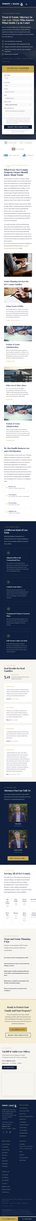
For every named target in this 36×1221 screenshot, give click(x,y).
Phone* (6, 88)
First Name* (7, 75)
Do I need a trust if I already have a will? (18, 957)
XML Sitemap (25, 1203)
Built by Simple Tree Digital (7, 1205)
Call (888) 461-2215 (10, 1219)
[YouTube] (10, 1132)
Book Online (23, 1160)
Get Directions (5, 1192)
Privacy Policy (5, 1203)
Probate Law (23, 1113)
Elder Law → (10, 399)
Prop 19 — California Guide (26, 1148)
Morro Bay (4, 1155)
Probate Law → (11, 361)
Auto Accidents (23, 1130)
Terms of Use (12, 1203)
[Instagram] (6, 1132)
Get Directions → (9, 1067)
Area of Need (7, 101)
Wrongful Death (23, 1133)
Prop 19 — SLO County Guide (26, 1146)
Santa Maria (5, 1160)
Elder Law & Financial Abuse (26, 1116)
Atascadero (5, 1152)
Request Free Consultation (18, 127)
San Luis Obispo (6, 1144)
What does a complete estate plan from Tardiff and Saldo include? (18, 982)
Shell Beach (4, 1163)
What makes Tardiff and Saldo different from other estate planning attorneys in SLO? (18, 973)
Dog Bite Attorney (24, 1124)
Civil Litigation (23, 1122)
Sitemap (18, 1203)
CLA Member (5, 1177)
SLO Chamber (5, 1180)
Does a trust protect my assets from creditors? (18, 989)
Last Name (7, 82)
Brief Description (9, 108)
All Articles (22, 1144)
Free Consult (28, 1219)
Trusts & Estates (23, 1108)
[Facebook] (3, 1132)
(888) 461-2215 (10, 1060)
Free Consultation (24, 1157)
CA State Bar (5, 1174)
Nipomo (4, 1158)
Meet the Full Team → (18, 858)
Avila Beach (5, 1166)
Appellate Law (23, 1136)
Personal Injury (23, 1127)
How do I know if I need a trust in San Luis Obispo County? (18, 964)
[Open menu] (26, 4)
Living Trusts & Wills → (14, 320)
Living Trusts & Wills (24, 1111)
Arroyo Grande (5, 1149)
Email (5, 95)
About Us (22, 1154)
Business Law (23, 1119)
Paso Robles (5, 1147)
